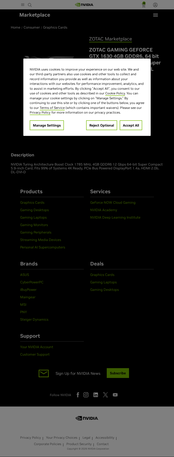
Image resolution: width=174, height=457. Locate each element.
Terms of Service (52, 108)
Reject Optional (101, 125)
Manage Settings (47, 125)
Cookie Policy (115, 93)
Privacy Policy (40, 112)
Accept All (131, 125)
